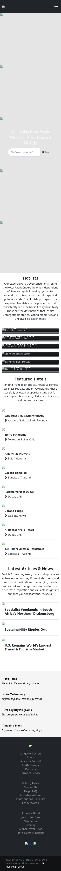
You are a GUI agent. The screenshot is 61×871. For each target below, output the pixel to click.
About (30, 757)
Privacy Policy (30, 783)
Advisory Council (30, 761)
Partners (30, 769)
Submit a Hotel (30, 813)
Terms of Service (30, 773)
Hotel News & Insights (30, 833)
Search (47, 152)
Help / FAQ (30, 791)
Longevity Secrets (30, 753)
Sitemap (31, 825)
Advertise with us (30, 795)
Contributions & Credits (30, 799)
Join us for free (30, 817)
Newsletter (30, 821)
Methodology (30, 765)
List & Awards (30, 803)
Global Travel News (30, 829)
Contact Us (30, 787)
